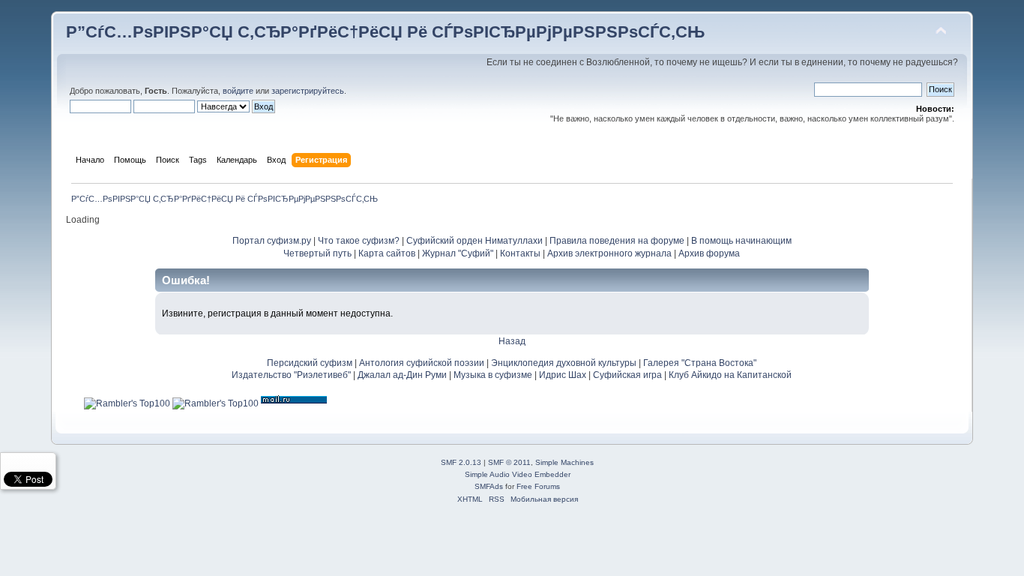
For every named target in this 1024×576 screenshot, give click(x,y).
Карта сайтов (386, 253)
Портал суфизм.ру (271, 241)
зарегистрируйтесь (307, 90)
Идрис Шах (562, 375)
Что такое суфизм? (360, 241)
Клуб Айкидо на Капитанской (730, 375)
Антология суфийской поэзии (421, 363)
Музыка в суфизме (493, 375)
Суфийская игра (627, 375)
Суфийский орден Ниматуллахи (474, 241)
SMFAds (489, 486)
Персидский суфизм (309, 363)
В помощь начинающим (741, 241)
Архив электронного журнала (609, 253)
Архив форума (709, 253)
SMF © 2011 (509, 462)
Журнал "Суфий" (457, 253)
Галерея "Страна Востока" (699, 363)
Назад (512, 341)
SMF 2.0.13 (461, 462)
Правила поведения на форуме (616, 241)
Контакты (520, 253)
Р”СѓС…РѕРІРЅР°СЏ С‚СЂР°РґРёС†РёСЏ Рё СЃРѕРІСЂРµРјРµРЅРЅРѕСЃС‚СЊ (385, 31)
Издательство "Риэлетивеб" (291, 375)
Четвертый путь (317, 253)
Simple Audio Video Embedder (517, 474)
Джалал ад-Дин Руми (402, 375)
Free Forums (538, 486)
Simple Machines (564, 462)
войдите (238, 90)
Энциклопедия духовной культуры (563, 363)
